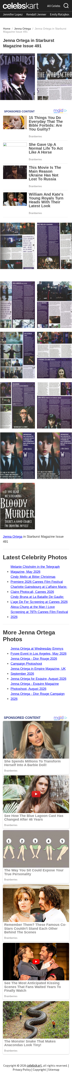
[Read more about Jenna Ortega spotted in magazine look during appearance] (17, 304)
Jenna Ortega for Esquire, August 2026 (38, 679)
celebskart (34, 1065)
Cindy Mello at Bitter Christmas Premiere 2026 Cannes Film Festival (37, 579)
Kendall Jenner (36, 14)
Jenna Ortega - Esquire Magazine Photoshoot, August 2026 (35, 686)
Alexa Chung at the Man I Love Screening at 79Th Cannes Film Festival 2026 (39, 612)
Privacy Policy (22, 1069)
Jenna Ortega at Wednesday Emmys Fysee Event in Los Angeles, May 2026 (38, 651)
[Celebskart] (20, 5)
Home (6, 28)
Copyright (39, 1069)
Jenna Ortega (23, 28)
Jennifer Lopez (13, 14)
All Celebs (53, 6)
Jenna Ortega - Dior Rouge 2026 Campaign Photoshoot (34, 661)
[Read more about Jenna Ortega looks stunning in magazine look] (54, 304)
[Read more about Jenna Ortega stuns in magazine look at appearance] (54, 76)
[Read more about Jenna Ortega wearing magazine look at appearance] (17, 76)
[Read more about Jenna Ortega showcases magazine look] (54, 246)
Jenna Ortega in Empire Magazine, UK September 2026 (38, 671)
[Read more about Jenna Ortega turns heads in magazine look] (17, 246)
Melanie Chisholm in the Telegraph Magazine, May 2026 (35, 569)
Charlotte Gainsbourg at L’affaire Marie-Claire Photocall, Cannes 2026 (39, 589)
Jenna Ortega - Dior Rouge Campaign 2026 (38, 696)
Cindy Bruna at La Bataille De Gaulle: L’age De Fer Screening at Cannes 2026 (39, 599)
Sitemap (53, 1069)
